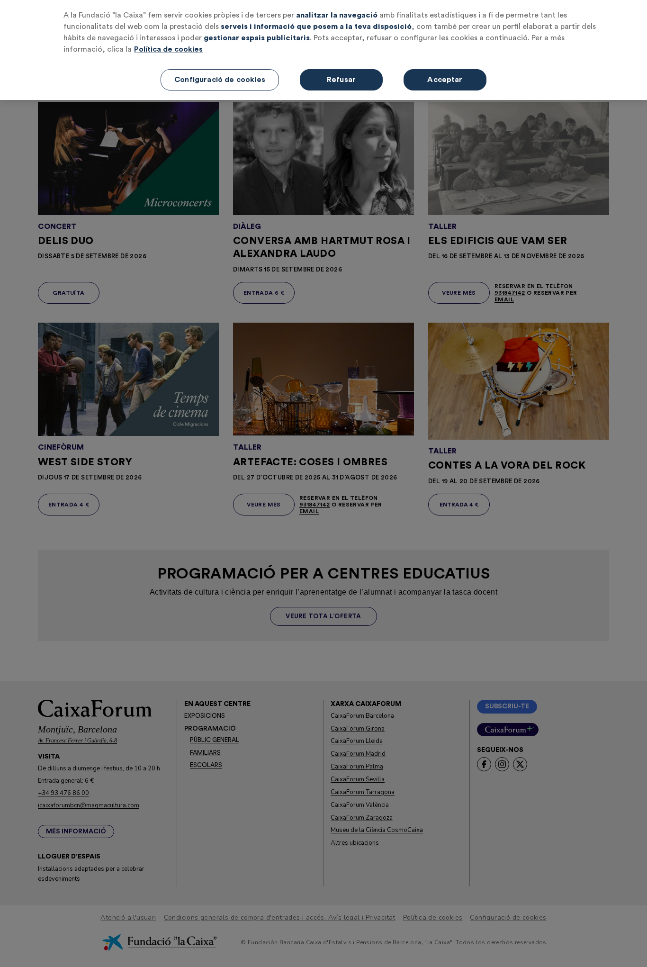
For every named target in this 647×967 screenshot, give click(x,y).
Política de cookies (168, 49)
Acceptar (444, 79)
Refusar (341, 79)
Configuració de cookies (219, 79)
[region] (323, 50)
